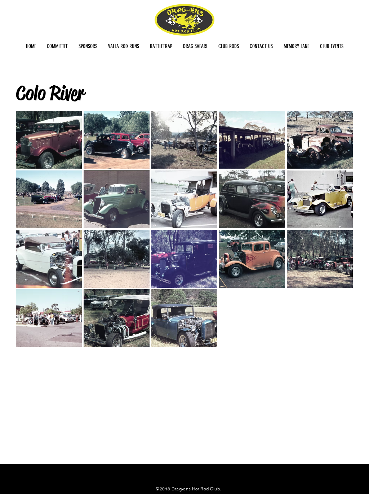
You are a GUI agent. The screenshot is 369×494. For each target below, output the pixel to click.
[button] (49, 140)
